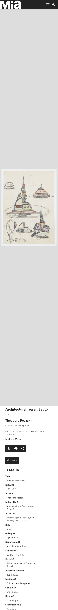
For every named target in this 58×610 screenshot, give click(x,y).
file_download (9, 448)
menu (48, 4)
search (53, 4)
